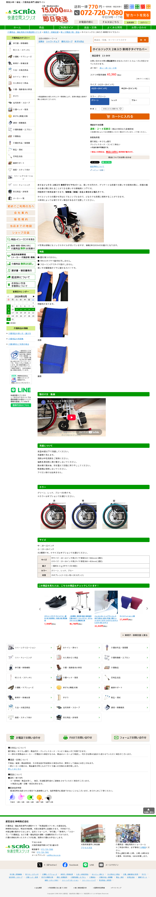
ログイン (144, 22)
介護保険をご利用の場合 (18, 344)
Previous (40, 609)
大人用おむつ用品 (113, 874)
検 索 (143, 39)
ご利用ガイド (65, 27)
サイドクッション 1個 (127, 616)
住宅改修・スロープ (16, 877)
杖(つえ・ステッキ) (32, 874)
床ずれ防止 (79, 41)
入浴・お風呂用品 (82, 874)
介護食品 (92, 877)
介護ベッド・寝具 (32, 877)
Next (147, 608)
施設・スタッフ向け (51, 880)
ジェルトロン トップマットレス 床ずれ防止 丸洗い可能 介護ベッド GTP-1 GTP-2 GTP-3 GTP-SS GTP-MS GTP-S (106, 619)
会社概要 (39, 888)
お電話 (143, 847)
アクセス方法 (86, 847)
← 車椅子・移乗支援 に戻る (135, 635)
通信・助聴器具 (62, 877)
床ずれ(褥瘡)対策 (47, 877)
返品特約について (97, 166)
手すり (144, 874)
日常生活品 (131, 877)
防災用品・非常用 (105, 880)
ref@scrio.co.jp (54, 855)
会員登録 (130, 22)
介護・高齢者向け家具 (130, 874)
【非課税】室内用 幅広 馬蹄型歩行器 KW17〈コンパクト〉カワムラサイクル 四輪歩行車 (81, 618)
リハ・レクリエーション (70, 880)
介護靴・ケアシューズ (49, 874)
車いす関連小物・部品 (70, 32)
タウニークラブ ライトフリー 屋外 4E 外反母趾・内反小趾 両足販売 (55, 618)
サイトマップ (116, 888)
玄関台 (41, 41)
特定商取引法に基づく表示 (58, 888)
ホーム (17, 27)
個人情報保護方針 (81, 888)
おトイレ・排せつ (98, 874)
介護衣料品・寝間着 (106, 877)
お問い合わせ (139, 27)
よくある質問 (114, 27)
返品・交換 (90, 27)
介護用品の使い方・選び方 (19, 333)
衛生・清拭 (120, 877)
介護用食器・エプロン (78, 877)
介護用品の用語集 (16, 339)
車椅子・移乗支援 (51, 32)
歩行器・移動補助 (16, 874)
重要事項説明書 (99, 888)
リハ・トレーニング (89, 880)
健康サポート (142, 877)
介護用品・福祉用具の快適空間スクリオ (24, 32)
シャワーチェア (52, 41)
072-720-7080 (47, 849)
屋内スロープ (67, 41)
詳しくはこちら (14, 769)
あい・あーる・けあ (108, 68)
